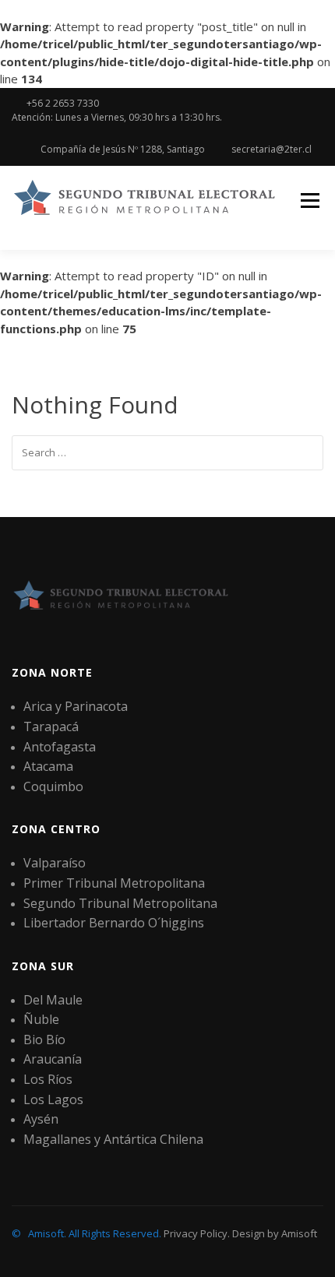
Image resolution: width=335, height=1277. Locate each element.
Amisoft (299, 1233)
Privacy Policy (195, 1233)
